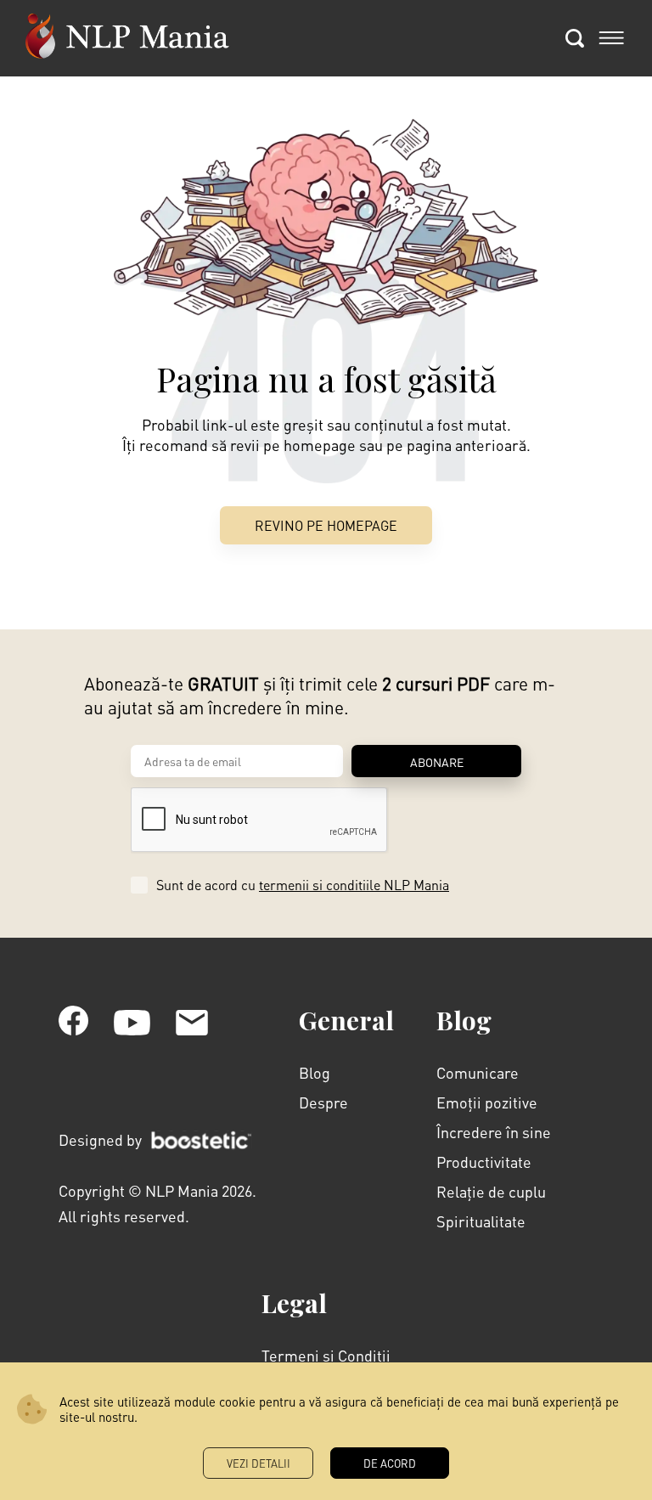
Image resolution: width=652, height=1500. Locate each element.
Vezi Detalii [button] (258, 1463)
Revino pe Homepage (326, 525)
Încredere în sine (493, 1132)
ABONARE (437, 762)
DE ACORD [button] (389, 1463)
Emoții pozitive (486, 1102)
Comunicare (477, 1072)
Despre (323, 1102)
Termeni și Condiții (326, 1355)
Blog (314, 1072)
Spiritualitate (481, 1221)
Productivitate (483, 1161)
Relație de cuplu (491, 1191)
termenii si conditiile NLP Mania (354, 885)
